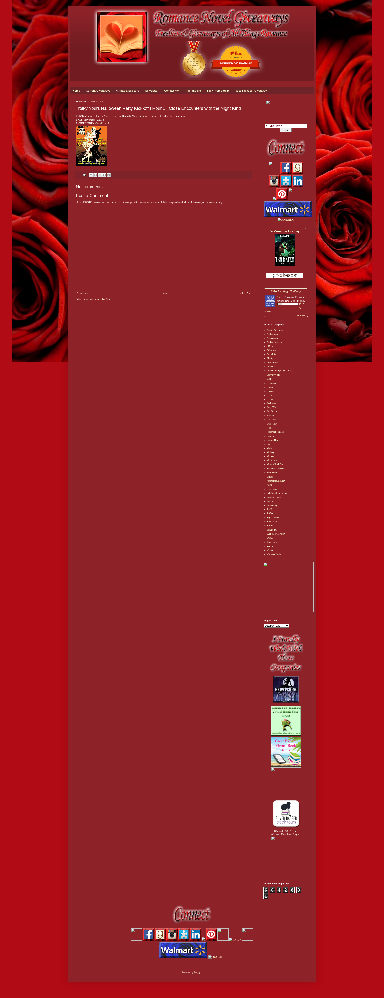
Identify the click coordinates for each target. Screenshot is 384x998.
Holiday (270, 436)
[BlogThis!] (95, 175)
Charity (270, 358)
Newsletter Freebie (275, 468)
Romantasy (272, 505)
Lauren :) (281, 297)
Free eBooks (193, 90)
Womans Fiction (274, 554)
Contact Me (171, 90)
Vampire (271, 546)
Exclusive (271, 403)
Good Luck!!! (103, 123)
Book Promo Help (218, 90)
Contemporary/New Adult (279, 370)
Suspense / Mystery (276, 533)
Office (270, 476)
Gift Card (271, 419)
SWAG (270, 537)
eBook (270, 387)
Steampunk (272, 529)
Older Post (245, 293)
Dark (269, 378)
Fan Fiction (272, 411)
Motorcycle (272, 460)
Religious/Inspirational (277, 493)
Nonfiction (272, 472)
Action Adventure (275, 330)
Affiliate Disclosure (127, 90)
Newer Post (82, 293)
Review (270, 501)
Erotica (270, 399)
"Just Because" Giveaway (251, 90)
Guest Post (272, 423)
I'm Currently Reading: (285, 231)
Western (270, 550)
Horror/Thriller (274, 440)
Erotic (269, 395)
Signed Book (273, 517)
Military (270, 452)
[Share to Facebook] (104, 175)
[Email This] (91, 175)
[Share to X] (100, 175)
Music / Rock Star (275, 464)
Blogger (197, 972)
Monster (271, 456)
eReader (270, 391)
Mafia (269, 448)
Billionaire (271, 350)
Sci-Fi (269, 509)
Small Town (272, 521)
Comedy (271, 366)
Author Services (274, 342)
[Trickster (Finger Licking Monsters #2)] (285, 264)
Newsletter (151, 90)
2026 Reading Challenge (285, 291)
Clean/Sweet (272, 362)
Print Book (272, 489)
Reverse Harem (274, 497)
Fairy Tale (271, 407)
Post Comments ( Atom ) (100, 299)
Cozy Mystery (273, 374)
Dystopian (271, 383)
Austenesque (273, 338)
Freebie (270, 415)
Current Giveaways (98, 90)
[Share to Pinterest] (109, 175)
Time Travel (272, 542)
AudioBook (272, 334)
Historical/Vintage (275, 431)
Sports (270, 525)
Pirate (269, 484)
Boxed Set (271, 354)
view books (301, 315)
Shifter (270, 513)
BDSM (270, 346)
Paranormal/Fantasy (276, 480)
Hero (269, 427)
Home (76, 90)
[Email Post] (84, 174)
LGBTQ (271, 444)
